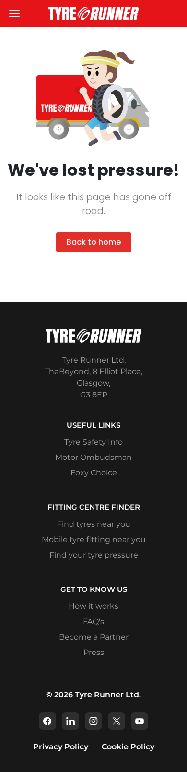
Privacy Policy (60, 746)
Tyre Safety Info (93, 441)
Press (93, 652)
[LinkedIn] (70, 721)
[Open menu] (14, 13)
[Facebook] (47, 721)
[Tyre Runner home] (93, 13)
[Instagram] (93, 721)
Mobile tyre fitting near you (94, 539)
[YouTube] (139, 721)
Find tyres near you (93, 524)
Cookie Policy (128, 746)
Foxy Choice (93, 472)
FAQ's (93, 621)
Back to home (94, 242)
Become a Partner (94, 636)
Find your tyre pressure (93, 555)
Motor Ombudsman (93, 457)
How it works (93, 606)
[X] (116, 721)
